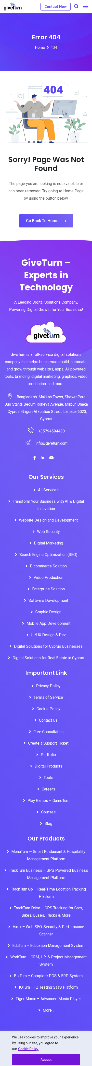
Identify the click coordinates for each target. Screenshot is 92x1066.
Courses (48, 812)
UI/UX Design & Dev (48, 635)
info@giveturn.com (51, 443)
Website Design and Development (48, 520)
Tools (48, 777)
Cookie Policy (28, 1049)
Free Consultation (48, 731)
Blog (48, 823)
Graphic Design (48, 612)
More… (48, 1010)
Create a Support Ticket (48, 743)
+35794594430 (51, 431)
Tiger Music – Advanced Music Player (48, 998)
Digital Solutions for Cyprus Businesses (48, 646)
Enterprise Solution (48, 589)
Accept (46, 1060)
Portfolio (48, 754)
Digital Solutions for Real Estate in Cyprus (48, 658)
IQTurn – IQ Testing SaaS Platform (48, 987)
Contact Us (48, 720)
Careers (48, 789)
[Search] (76, 6)
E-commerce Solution (48, 566)
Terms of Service (48, 697)
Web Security (48, 531)
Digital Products (48, 766)
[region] (46, 1048)
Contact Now (55, 6)
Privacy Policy (48, 686)
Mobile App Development (48, 623)
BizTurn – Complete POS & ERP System (48, 976)
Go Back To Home (42, 220)
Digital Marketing (48, 543)
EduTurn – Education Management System (48, 945)
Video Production (48, 577)
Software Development (48, 600)
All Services (48, 490)
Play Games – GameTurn (48, 800)
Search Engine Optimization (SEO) (48, 554)
